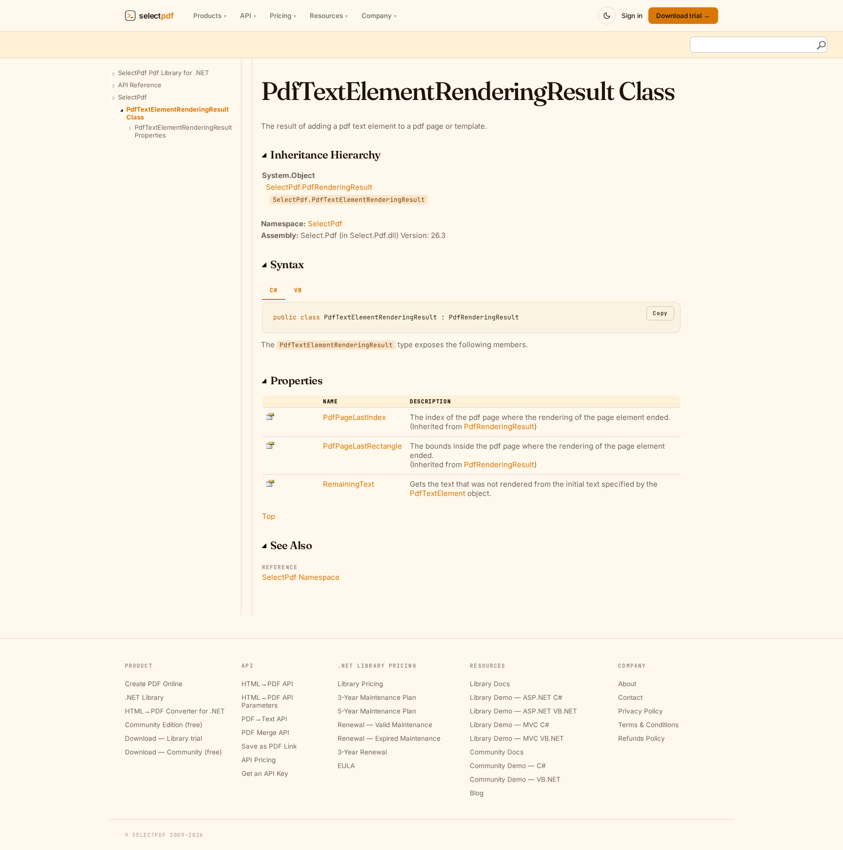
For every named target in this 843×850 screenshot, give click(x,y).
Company (379, 16)
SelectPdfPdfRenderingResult (319, 187)
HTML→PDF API (267, 684)
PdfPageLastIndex (354, 417)
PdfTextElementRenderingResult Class (177, 113)
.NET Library (144, 697)
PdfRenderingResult (499, 426)
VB (298, 290)
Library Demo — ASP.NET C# (516, 697)
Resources (329, 16)
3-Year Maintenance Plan (377, 697)
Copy (660, 313)
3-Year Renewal (362, 752)
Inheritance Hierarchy (325, 154)
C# (274, 290)
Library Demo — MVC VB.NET (517, 738)
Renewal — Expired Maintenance (389, 738)
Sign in (632, 16)
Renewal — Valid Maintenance (385, 725)
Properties (296, 380)
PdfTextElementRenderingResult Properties (183, 131)
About (627, 684)
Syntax (286, 264)
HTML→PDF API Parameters (267, 701)
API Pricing (258, 760)
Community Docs (496, 752)
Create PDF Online (153, 684)
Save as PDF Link (269, 746)
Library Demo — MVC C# (509, 725)
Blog (476, 793)
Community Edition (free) (163, 725)
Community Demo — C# (508, 766)
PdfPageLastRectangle (362, 446)
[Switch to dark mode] (607, 15)
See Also (291, 545)
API (248, 16)
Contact (630, 697)
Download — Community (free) (173, 752)
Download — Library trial (163, 738)
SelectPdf (132, 97)
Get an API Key (264, 773)
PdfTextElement (437, 493)
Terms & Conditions (648, 725)
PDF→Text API (264, 719)
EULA (346, 766)
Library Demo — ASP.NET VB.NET (523, 711)
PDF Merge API (265, 732)
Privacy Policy (640, 711)
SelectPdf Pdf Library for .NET (163, 73)
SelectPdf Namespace (301, 577)
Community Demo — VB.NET (515, 779)
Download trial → (683, 16)
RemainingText (348, 484)
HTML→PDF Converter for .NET (175, 711)
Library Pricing (360, 684)
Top (268, 516)
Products (209, 16)
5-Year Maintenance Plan (377, 711)
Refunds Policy (641, 738)
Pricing (283, 16)
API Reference (139, 85)
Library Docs (490, 684)
